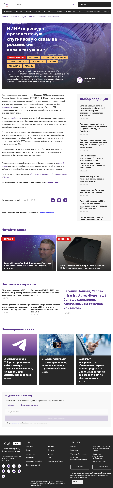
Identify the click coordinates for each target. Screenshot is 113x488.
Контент (37, 11)
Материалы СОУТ (99, 462)
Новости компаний (32, 465)
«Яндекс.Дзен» (52, 183)
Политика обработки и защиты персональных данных (101, 448)
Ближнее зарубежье (55, 461)
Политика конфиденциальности (78, 459)
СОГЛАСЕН (77, 482)
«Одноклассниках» (59, 174)
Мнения (32, 17)
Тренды (59, 11)
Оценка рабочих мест (78, 454)
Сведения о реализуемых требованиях (97, 456)
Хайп (80, 11)
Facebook (45, 174)
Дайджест (12, 405)
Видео (24, 17)
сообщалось (7, 107)
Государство (48, 11)
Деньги (28, 11)
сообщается (16, 118)
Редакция (74, 450)
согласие (15, 423)
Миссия (73, 447)
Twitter (6, 177)
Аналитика (42, 17)
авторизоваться (47, 213)
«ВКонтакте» (35, 174)
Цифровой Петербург (93, 11)
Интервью (15, 17)
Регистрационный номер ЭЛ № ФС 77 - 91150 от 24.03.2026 (11, 458)
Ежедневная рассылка (29, 405)
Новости (5, 17)
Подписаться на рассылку (56, 418)
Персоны (19, 11)
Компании (8, 11)
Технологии (70, 11)
